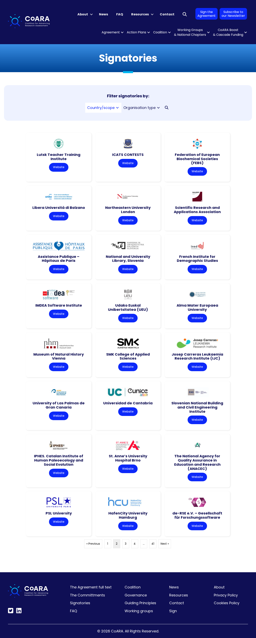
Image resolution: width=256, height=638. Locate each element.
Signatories (80, 602)
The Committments (87, 595)
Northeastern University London (128, 209)
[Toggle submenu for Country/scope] (117, 108)
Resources (140, 14)
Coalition (160, 32)
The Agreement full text (91, 587)
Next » (165, 544)
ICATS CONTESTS (128, 154)
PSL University (59, 513)
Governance (136, 595)
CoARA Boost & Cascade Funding (228, 32)
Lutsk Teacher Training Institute (58, 156)
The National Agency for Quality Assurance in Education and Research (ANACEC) (197, 462)
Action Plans (136, 32)
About (82, 14)
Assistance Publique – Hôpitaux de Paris (58, 258)
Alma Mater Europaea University (197, 307)
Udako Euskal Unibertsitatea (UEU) (128, 307)
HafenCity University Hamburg (127, 515)
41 (152, 544)
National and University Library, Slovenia (128, 258)
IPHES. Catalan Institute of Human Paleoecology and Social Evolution (58, 460)
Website (58, 167)
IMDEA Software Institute (58, 305)
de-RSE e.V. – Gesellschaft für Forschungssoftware (197, 515)
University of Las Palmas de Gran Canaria (59, 405)
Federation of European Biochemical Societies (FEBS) (197, 158)
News (103, 14)
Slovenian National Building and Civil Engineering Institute (197, 407)
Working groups (139, 610)
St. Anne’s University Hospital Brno (128, 458)
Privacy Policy (226, 595)
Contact (167, 14)
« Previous (93, 544)
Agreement (111, 32)
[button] (91, 14)
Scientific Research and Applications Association (197, 209)
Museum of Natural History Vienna (58, 356)
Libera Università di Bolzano (58, 207)
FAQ (119, 14)
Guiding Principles (140, 602)
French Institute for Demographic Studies (197, 258)
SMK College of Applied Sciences (128, 356)
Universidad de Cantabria (128, 403)
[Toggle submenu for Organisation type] (158, 108)
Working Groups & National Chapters (190, 32)
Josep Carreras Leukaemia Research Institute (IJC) (197, 356)
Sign (173, 610)
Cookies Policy (226, 602)
